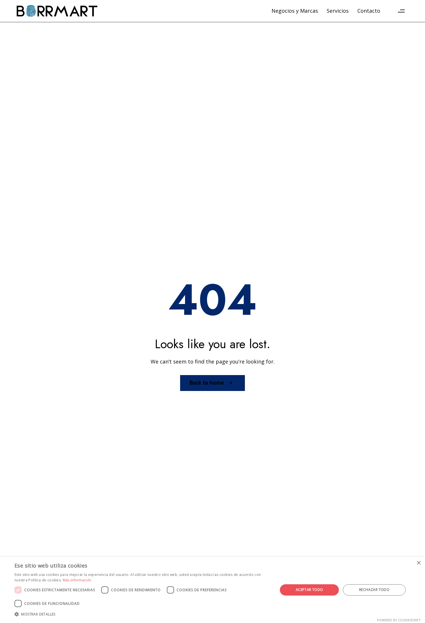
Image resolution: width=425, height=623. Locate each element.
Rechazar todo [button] (374, 589)
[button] (401, 11)
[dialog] (212, 590)
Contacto (368, 10)
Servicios (338, 10)
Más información (77, 580)
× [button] (418, 563)
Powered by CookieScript (399, 620)
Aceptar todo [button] (309, 589)
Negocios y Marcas (294, 10)
